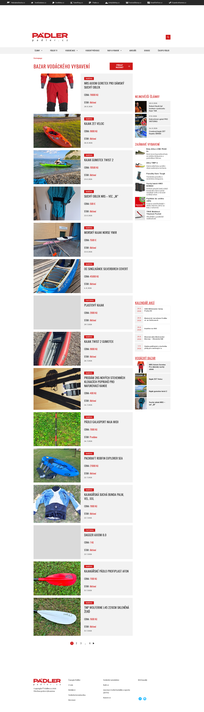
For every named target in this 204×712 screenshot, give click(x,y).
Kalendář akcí (145, 302)
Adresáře (132, 50)
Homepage (38, 58)
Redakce (71, 690)
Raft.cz (106, 685)
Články (37, 50)
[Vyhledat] (168, 37)
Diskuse (147, 50)
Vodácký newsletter (111, 680)
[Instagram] (145, 699)
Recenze (71, 700)
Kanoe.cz (107, 698)
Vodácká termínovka (76, 695)
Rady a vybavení (113, 50)
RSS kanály (142, 680)
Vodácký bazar (145, 358)
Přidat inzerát (120, 66)
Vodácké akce (70, 50)
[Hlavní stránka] (49, 37)
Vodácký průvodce (92, 50)
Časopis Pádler (163, 50)
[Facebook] (140, 699)
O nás (70, 685)
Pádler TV (53, 50)
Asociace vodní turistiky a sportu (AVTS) (116, 691)
